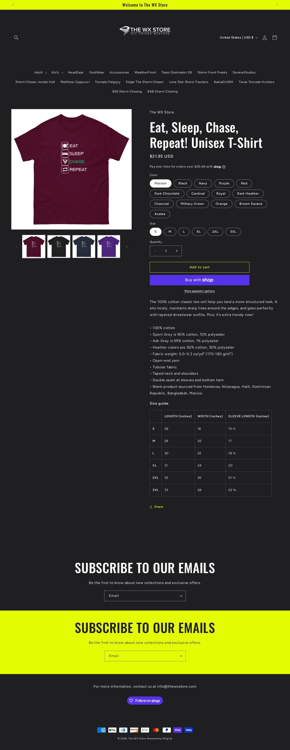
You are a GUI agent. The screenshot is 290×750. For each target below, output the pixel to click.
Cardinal (198, 193)
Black (183, 183)
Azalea (160, 214)
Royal (220, 193)
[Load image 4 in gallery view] (108, 246)
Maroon (161, 183)
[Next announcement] (277, 4)
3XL (233, 232)
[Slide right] (127, 247)
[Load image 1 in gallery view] (33, 246)
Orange (222, 204)
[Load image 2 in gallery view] (58, 246)
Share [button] (158, 507)
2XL (215, 232)
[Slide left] (16, 247)
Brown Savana (250, 204)
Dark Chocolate (167, 193)
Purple (224, 183)
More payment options (199, 291)
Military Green (192, 204)
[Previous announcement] (13, 4)
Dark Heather (248, 193)
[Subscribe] (181, 596)
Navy (203, 183)
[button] (16, 38)
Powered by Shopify (160, 738)
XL (199, 232)
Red (244, 183)
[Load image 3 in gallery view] (83, 246)
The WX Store (137, 738)
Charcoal (162, 204)
